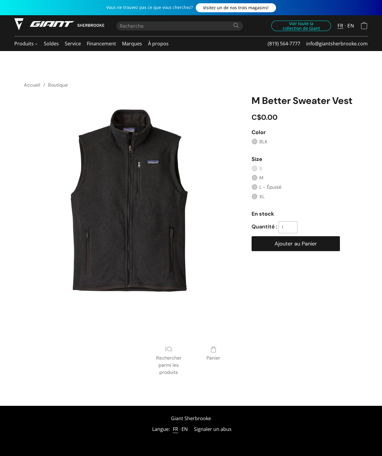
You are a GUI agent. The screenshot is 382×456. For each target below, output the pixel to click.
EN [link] (184, 429)
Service (73, 43)
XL (262, 197)
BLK (263, 142)
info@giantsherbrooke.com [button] (337, 43)
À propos (158, 43)
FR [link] (175, 429)
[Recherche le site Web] (236, 25)
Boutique (58, 85)
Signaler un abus (213, 429)
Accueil (32, 85)
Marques (132, 43)
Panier (213, 358)
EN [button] (350, 25)
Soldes (51, 43)
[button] (236, 7)
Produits (24, 43)
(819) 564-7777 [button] (284, 43)
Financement (101, 43)
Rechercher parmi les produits (168, 365)
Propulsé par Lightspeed (191, 440)
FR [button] (340, 25)
